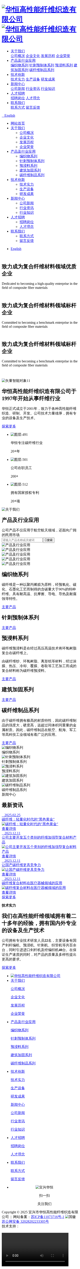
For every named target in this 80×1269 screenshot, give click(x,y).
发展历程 (48, 56)
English (16, 249)
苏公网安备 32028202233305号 (25, 1221)
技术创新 (18, 74)
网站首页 (18, 123)
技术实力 (18, 79)
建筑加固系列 (30, 170)
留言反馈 (33, 107)
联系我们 (18, 103)
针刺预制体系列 (41, 65)
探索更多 (9, 426)
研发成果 (48, 79)
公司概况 (18, 56)
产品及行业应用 (23, 60)
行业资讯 (33, 89)
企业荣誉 (63, 56)
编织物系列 (19, 65)
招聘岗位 (18, 98)
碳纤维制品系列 (41, 70)
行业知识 (48, 89)
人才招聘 (18, 93)
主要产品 (9, 607)
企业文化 (33, 56)
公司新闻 (18, 89)
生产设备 (33, 79)
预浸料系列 (64, 65)
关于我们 (18, 51)
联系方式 (18, 107)
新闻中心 (18, 84)
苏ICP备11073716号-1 (47, 1217)
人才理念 (33, 98)
